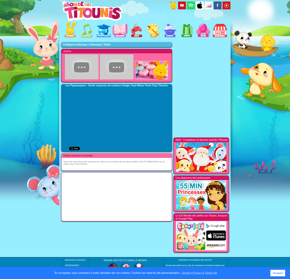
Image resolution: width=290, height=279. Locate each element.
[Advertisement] (116, 196)
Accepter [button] (278, 273)
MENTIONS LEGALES (75, 260)
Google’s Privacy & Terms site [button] (199, 272)
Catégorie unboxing (74, 44)
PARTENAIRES (72, 265)
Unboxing (95, 44)
